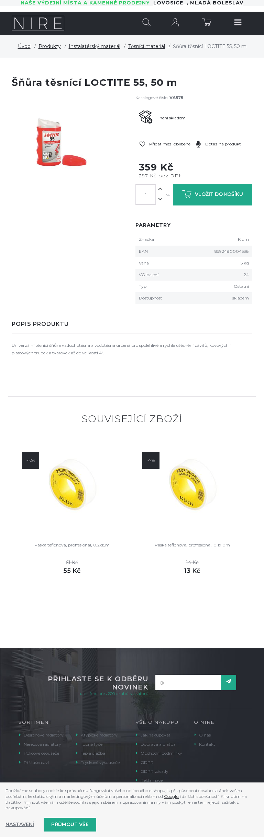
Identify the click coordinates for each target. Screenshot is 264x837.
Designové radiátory (44, 735)
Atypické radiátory (99, 735)
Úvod (24, 46)
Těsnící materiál (146, 46)
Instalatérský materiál (94, 46)
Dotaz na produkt (223, 143)
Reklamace (152, 780)
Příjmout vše (70, 824)
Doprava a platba (158, 744)
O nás (205, 735)
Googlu (171, 796)
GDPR (147, 762)
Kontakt (207, 744)
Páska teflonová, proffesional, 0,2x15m (72, 544)
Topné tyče (91, 744)
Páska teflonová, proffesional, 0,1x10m (192, 544)
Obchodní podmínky (161, 753)
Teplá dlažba (93, 753)
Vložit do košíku (219, 194)
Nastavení (20, 824)
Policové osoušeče (41, 753)
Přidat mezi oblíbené (169, 143)
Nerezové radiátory (42, 744)
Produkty (49, 46)
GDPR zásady (154, 771)
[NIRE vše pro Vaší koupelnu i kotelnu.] (38, 23)
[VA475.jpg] (59, 142)
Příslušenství (36, 762)
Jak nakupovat (155, 735)
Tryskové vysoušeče (100, 762)
